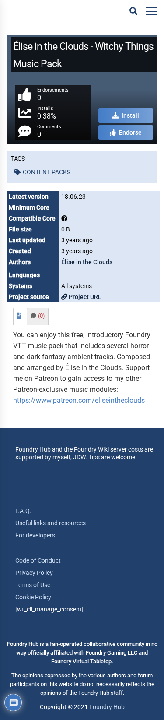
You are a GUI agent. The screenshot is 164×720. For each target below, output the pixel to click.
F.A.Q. (23, 510)
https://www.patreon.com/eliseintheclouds (79, 400)
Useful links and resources (50, 523)
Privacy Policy (34, 572)
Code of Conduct (38, 560)
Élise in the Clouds (86, 261)
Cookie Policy (33, 597)
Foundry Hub (107, 706)
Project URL (84, 296)
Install (129, 115)
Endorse (130, 132)
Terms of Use (32, 584)
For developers (35, 535)
